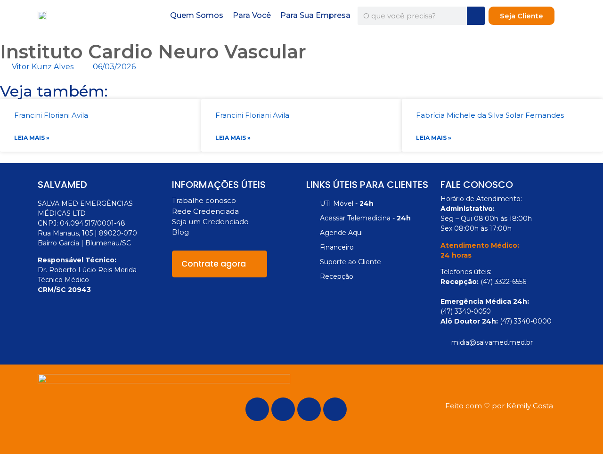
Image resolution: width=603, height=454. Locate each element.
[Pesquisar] (476, 16)
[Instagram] (283, 409)
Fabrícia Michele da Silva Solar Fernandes (490, 115)
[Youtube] (335, 409)
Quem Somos (196, 15)
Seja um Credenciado (210, 221)
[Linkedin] (309, 409)
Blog (180, 231)
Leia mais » (31, 137)
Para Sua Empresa (315, 15)
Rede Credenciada (205, 211)
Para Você (252, 15)
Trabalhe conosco (204, 200)
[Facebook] (257, 409)
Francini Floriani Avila (51, 115)
